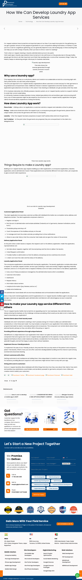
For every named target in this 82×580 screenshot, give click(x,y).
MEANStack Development (66, 561)
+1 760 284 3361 (17, 477)
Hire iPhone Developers (32, 569)
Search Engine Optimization (47, 554)
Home (20, 21)
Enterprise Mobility (10, 555)
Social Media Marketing (50, 559)
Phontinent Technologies (26, 578)
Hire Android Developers (32, 559)
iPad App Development (12, 559)
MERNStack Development (70, 565)
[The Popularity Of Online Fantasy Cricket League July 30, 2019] (1, 573)
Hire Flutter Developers (32, 562)
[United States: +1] (64, 457)
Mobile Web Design (11, 569)
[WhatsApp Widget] (77, 575)
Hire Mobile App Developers (29, 554)
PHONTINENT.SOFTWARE (19, 492)
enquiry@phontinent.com (20, 484)
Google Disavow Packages (48, 566)
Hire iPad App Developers (32, 565)
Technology (29, 21)
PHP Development (67, 557)
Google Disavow (48, 562)
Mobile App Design (10, 565)
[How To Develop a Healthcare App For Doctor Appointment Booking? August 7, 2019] (80, 573)
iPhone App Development (12, 562)
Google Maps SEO (48, 571)
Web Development (68, 553)
